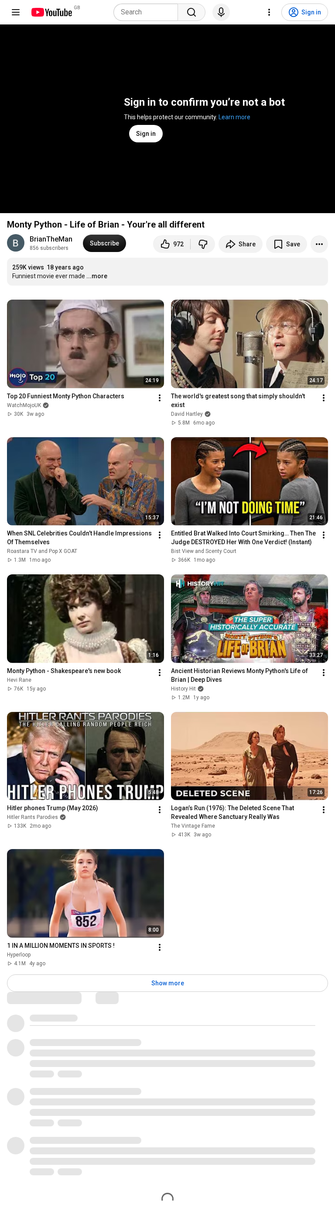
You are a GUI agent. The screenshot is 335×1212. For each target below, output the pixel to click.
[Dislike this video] (203, 244)
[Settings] (269, 12)
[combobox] (148, 12)
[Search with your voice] (221, 12)
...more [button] (96, 276)
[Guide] (15, 12)
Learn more (234, 117)
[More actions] (319, 244)
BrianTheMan (51, 239)
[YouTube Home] (51, 12)
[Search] (191, 12)
